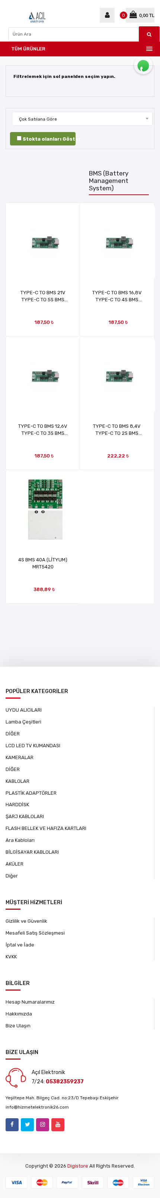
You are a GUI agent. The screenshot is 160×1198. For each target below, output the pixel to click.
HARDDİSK (17, 804)
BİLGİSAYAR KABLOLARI (32, 852)
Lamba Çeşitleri (23, 722)
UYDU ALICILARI (24, 710)
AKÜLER (14, 864)
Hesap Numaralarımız (30, 1002)
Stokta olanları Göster (52, 139)
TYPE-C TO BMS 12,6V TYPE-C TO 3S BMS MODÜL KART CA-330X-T (42, 433)
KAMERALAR (19, 757)
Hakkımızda (19, 1014)
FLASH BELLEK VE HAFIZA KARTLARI (46, 828)
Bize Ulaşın (18, 1025)
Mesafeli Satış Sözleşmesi (35, 933)
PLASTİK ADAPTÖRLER (31, 793)
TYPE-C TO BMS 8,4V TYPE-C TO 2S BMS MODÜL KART (117, 433)
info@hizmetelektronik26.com (37, 1107)
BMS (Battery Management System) (108, 181)
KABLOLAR (17, 781)
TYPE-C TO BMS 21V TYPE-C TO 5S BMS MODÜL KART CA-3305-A (43, 299)
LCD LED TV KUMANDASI (33, 745)
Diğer (12, 876)
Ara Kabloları (20, 840)
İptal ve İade (20, 945)
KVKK (11, 956)
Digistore (77, 1166)
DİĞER (13, 733)
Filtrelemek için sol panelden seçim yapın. (64, 76)
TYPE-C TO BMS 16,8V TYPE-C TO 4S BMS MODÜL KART (117, 299)
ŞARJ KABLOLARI (25, 816)
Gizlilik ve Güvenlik (26, 921)
